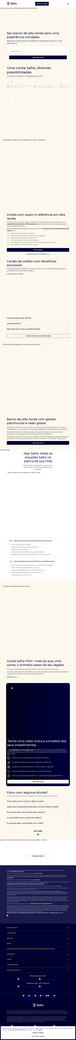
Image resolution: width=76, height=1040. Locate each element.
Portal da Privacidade (17, 1030)
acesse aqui (39, 873)
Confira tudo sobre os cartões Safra (38, 336)
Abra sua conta (42, 4)
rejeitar (39, 1030)
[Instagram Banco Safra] (31, 997)
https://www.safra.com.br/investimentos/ (41, 903)
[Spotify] (56, 997)
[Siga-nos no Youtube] (37, 997)
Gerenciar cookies (38, 1036)
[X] (46, 997)
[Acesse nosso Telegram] (42, 997)
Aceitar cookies (38, 1033)
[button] (12, 82)
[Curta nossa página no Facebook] (50, 997)
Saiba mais (11, 677)
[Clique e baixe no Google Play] (28, 979)
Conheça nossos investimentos (37, 254)
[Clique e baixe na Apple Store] (48, 979)
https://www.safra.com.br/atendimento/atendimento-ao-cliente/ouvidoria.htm (27, 912)
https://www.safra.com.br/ (17, 871)
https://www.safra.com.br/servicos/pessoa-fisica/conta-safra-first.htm (25, 884)
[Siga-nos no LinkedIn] (25, 997)
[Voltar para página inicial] (12, 4)
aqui (59, 886)
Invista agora (38, 250)
